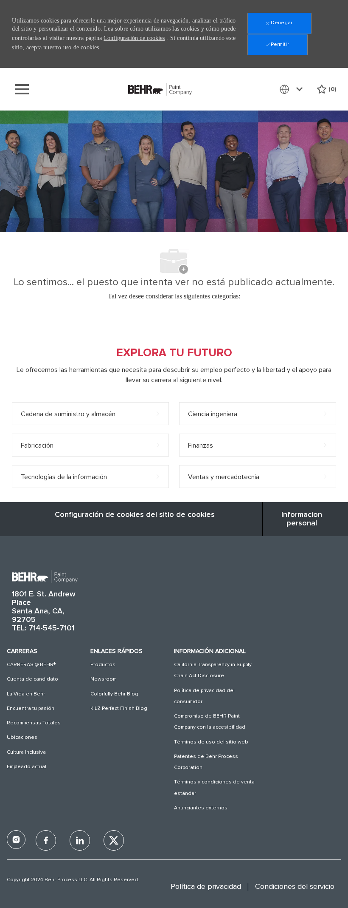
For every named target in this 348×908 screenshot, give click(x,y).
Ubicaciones (22, 737)
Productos (102, 664)
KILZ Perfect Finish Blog (118, 708)
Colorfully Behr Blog (114, 694)
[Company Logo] (160, 88)
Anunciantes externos (200, 808)
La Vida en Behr (26, 694)
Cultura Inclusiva (26, 752)
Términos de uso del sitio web (211, 742)
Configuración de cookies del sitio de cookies (135, 515)
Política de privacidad (206, 887)
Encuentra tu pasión (30, 708)
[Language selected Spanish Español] (292, 89)
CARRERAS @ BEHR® (31, 664)
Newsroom (103, 679)
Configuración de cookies (134, 38)
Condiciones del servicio (294, 887)
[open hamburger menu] (22, 89)
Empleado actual (26, 766)
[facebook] (16, 839)
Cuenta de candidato (32, 679)
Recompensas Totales (34, 723)
